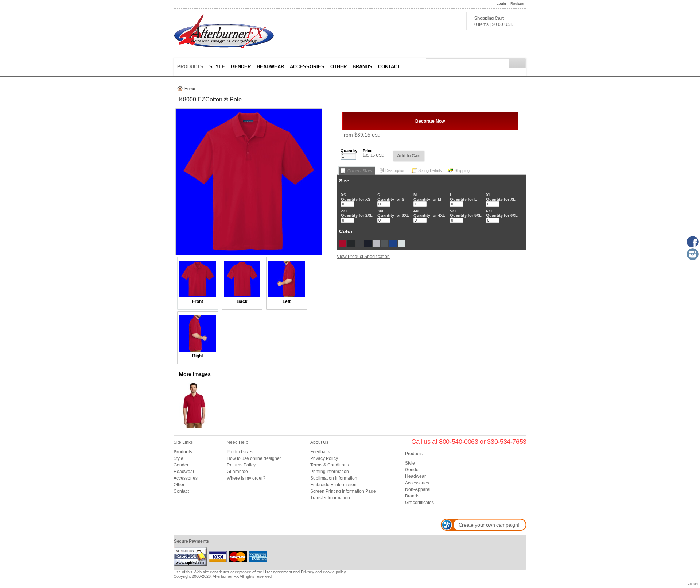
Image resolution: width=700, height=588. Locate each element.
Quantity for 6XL (502, 215)
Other (338, 66)
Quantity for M (427, 199)
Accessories (307, 66)
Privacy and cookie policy (323, 572)
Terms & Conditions (329, 465)
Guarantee (237, 471)
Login (501, 3)
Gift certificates (419, 502)
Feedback (320, 451)
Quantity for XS (355, 199)
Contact (389, 66)
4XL (417, 211)
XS (343, 195)
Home (189, 89)
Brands (362, 66)
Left (287, 301)
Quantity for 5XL (466, 215)
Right (197, 355)
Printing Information (329, 471)
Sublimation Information (333, 478)
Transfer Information (330, 497)
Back (242, 301)
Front (197, 301)
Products (190, 66)
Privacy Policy (324, 458)
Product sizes (240, 451)
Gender (241, 66)
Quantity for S (390, 199)
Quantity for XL (501, 199)
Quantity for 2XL (357, 215)
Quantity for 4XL (429, 215)
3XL (381, 211)
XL (488, 195)
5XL (453, 211)
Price (367, 151)
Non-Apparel (418, 489)
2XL (344, 211)
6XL (489, 211)
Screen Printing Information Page (343, 491)
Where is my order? (246, 478)
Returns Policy (241, 465)
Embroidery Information (333, 484)
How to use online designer (254, 458)
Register (517, 3)
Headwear (270, 66)
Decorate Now (430, 121)
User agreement (277, 572)
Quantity (349, 151)
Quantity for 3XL (393, 215)
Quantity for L (463, 199)
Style (217, 66)
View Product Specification (363, 256)
